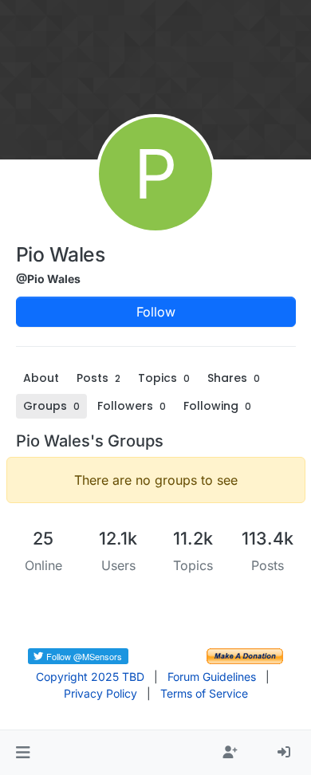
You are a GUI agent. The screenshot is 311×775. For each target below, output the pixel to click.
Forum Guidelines (211, 676)
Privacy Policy (100, 693)
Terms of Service (204, 693)
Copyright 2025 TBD (90, 676)
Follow (155, 312)
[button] (22, 753)
